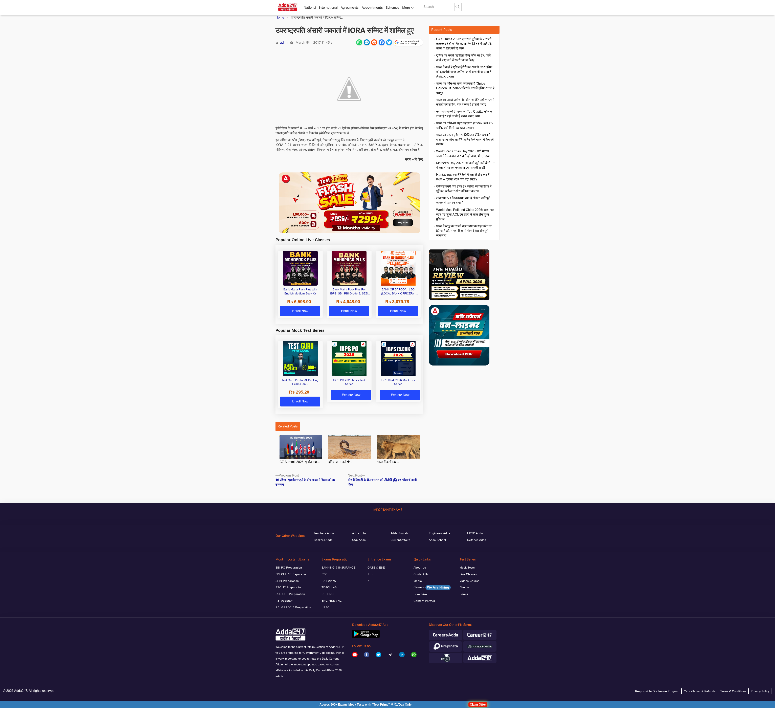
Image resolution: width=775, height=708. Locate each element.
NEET (371, 580)
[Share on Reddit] (374, 42)
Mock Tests (467, 567)
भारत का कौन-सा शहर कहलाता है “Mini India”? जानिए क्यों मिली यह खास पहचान (464, 125)
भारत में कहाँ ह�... (388, 462)
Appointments (372, 7)
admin (284, 42)
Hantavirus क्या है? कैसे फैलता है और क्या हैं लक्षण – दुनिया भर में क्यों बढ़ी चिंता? (462, 177)
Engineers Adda (439, 533)
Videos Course (469, 580)
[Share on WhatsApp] (359, 42)
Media (418, 580)
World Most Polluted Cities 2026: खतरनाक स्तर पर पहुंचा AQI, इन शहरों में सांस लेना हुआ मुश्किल (465, 214)
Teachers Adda (324, 533)
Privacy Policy (760, 691)
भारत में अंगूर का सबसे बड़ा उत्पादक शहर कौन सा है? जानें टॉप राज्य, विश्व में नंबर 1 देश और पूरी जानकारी (464, 230)
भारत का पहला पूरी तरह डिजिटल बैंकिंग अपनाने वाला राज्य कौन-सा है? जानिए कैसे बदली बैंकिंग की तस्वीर (465, 139)
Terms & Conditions (733, 691)
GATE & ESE (376, 567)
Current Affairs (400, 539)
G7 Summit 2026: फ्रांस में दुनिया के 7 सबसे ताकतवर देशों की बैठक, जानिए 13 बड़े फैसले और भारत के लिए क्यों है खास (464, 43)
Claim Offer (478, 704)
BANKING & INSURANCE (338, 567)
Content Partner (424, 600)
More (406, 7)
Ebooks (465, 587)
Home (279, 17)
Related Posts (288, 426)
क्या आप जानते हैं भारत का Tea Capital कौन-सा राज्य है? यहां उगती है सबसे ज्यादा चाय (464, 114)
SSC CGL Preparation (290, 594)
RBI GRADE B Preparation (293, 607)
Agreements (350, 7)
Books (464, 594)
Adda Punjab (399, 533)
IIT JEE (372, 574)
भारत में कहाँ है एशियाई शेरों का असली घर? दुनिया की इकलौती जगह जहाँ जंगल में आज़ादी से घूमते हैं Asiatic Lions (464, 71)
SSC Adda (359, 539)
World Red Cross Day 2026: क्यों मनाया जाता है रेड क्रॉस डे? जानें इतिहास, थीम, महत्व (463, 154)
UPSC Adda (475, 533)
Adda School (437, 539)
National (310, 7)
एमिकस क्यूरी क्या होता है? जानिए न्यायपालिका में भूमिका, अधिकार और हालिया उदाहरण (463, 189)
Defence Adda (476, 539)
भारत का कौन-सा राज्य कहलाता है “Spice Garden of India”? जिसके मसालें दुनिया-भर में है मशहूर (465, 88)
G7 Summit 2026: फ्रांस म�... (300, 462)
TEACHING (329, 587)
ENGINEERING (332, 600)
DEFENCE (328, 594)
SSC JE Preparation (289, 587)
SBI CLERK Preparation (291, 574)
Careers (431, 587)
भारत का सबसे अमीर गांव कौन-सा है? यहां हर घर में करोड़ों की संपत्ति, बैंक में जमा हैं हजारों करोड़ (465, 102)
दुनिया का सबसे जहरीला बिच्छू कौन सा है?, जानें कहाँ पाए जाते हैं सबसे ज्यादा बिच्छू (463, 58)
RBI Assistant (284, 600)
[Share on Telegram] (367, 42)
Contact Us (421, 574)
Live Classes (468, 574)
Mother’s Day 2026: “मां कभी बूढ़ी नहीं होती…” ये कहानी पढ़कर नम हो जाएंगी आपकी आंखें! (465, 165)
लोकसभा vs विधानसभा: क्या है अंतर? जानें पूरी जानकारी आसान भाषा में (463, 200)
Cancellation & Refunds (699, 691)
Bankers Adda (323, 539)
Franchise (420, 594)
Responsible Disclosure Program (657, 691)
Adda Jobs (359, 533)
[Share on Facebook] (382, 42)
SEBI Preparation (287, 580)
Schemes (392, 7)
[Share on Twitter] (389, 42)
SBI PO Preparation (288, 567)
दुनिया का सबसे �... (340, 462)
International (328, 7)
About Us (420, 567)
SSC (324, 574)
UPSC (326, 607)
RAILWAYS (329, 580)
